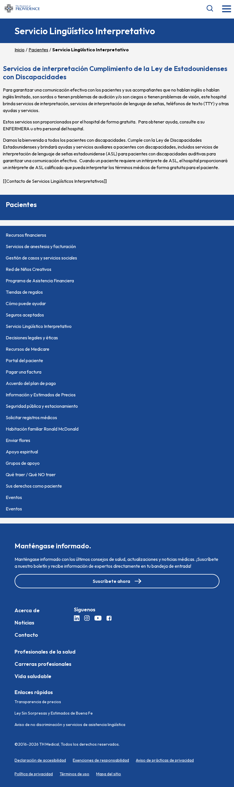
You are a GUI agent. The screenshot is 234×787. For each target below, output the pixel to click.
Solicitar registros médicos (31, 417)
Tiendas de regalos (24, 292)
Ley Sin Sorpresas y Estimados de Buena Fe (54, 713)
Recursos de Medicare (27, 349)
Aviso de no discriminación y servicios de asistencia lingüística (70, 724)
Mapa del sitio (108, 773)
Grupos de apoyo (23, 463)
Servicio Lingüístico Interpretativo (39, 326)
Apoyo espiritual (22, 452)
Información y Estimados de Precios (41, 394)
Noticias (24, 622)
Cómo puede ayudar (26, 303)
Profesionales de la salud (45, 651)
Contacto (26, 635)
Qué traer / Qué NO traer (31, 474)
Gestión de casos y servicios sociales (41, 258)
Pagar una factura (23, 372)
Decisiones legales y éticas (32, 337)
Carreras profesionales (43, 664)
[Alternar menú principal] (226, 9)
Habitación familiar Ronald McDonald (42, 429)
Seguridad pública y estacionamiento (42, 406)
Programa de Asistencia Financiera (40, 280)
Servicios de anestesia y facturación (41, 246)
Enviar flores (18, 440)
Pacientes (38, 49)
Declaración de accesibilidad (40, 760)
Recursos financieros (26, 235)
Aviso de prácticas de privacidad (165, 760)
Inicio (20, 49)
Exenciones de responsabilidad (101, 760)
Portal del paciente (24, 360)
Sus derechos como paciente (34, 486)
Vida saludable (33, 676)
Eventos (14, 497)
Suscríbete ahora (111, 581)
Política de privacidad (34, 773)
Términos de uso (74, 773)
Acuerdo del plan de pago (31, 383)
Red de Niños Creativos (28, 269)
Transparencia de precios (38, 701)
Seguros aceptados (25, 315)
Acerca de (27, 610)
